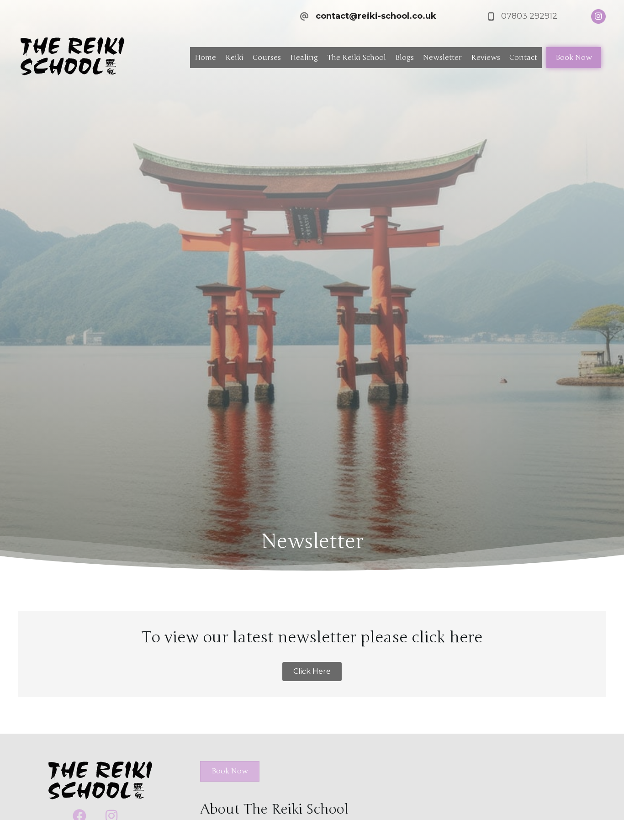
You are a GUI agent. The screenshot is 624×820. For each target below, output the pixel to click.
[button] (312, 671)
